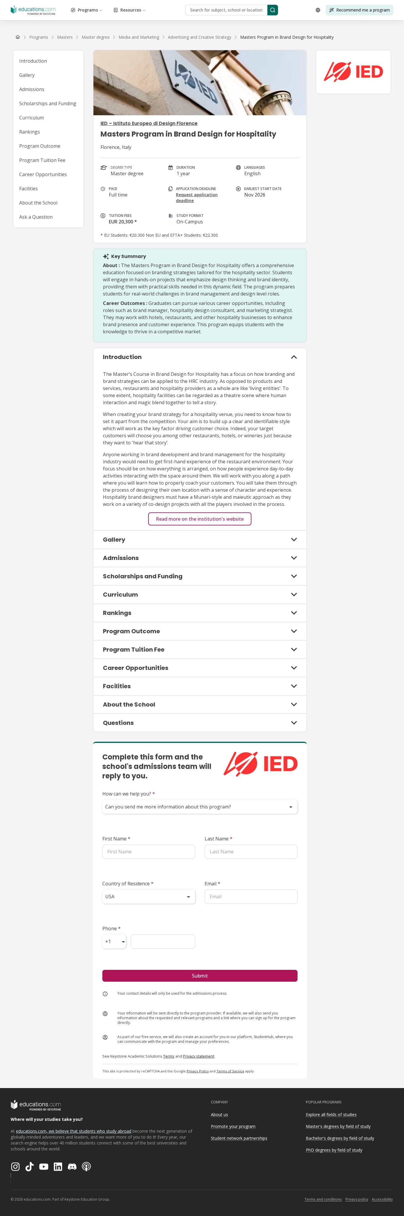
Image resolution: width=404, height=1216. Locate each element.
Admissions (31, 89)
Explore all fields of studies (331, 1114)
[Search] (272, 10)
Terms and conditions (323, 1199)
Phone (111, 928)
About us (219, 1114)
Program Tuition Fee (42, 160)
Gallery (27, 75)
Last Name (218, 838)
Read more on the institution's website (200, 519)
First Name (116, 838)
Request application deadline (197, 197)
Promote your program (233, 1126)
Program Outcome (39, 146)
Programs (88, 10)
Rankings (29, 132)
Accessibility (382, 1199)
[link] (287, 37)
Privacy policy (356, 1199)
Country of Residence (127, 883)
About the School (38, 202)
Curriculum (31, 117)
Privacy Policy (198, 1071)
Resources (130, 10)
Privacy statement (198, 1056)
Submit (200, 976)
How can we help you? (128, 793)
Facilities (28, 188)
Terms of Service (230, 1071)
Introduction (33, 61)
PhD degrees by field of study (334, 1150)
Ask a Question (36, 217)
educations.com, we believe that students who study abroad (73, 1131)
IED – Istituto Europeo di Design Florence (149, 123)
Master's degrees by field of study (338, 1126)
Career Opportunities (43, 174)
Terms (168, 1056)
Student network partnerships (239, 1138)
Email (212, 883)
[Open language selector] (318, 10)
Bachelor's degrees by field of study (340, 1138)
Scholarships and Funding (47, 103)
